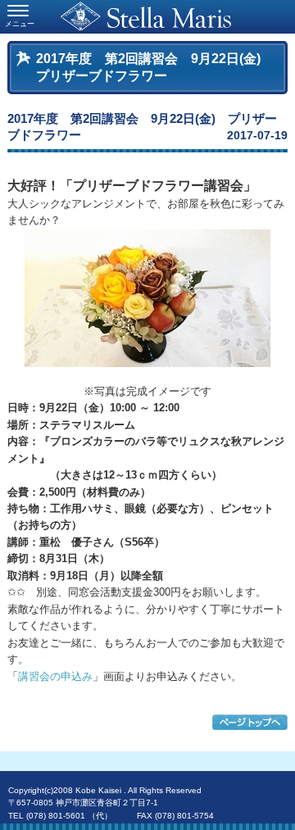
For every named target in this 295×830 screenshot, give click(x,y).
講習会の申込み (55, 676)
